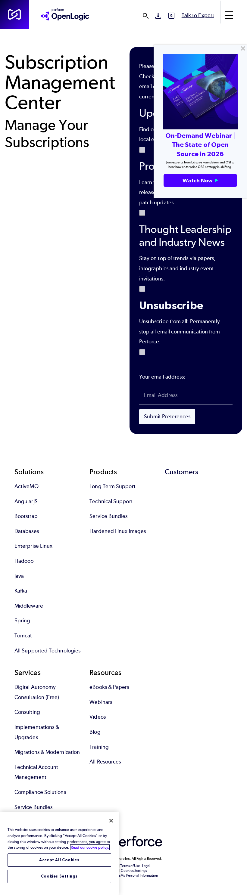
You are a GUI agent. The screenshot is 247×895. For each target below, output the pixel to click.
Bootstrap (26, 516)
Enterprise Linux (33, 546)
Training (99, 747)
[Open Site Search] (145, 15)
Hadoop (24, 561)
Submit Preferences (167, 416)
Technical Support (111, 501)
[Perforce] (14, 14)
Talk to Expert (198, 15)
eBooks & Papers (109, 687)
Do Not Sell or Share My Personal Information (123, 875)
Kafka (20, 590)
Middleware (28, 605)
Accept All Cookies (59, 860)
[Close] (111, 820)
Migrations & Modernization (47, 752)
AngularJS (26, 501)
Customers (182, 471)
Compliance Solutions (40, 792)
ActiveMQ (26, 486)
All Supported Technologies (47, 650)
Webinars (100, 702)
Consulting (27, 712)
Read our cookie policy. (90, 847)
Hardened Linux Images (117, 531)
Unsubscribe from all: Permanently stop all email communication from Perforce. (179, 331)
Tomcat (23, 635)
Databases (26, 531)
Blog (94, 732)
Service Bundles (108, 516)
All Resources (105, 761)
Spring (22, 620)
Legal (146, 866)
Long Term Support (112, 486)
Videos (97, 717)
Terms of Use (130, 866)
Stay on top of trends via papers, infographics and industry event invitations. (177, 268)
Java (19, 576)
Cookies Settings (59, 876)
